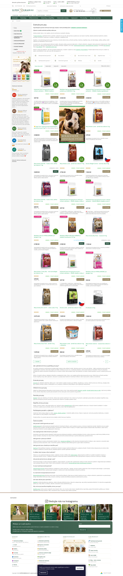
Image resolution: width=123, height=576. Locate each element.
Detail (55, 171)
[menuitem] (15, 18)
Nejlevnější (48, 66)
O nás (34, 15)
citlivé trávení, (74, 455)
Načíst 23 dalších (72, 361)
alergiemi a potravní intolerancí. (79, 27)
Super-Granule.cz (38, 36)
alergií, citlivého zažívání (60, 413)
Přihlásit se (83, 529)
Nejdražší (56, 66)
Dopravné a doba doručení (66, 6)
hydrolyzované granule (79, 45)
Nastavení (43, 572)
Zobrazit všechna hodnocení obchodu (19, 160)
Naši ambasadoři (24, 15)
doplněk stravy (68, 405)
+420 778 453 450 (84, 11)
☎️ (23, 549)
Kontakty (48, 15)
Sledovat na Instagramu (61, 501)
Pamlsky (35, 398)
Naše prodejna (41, 15)
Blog (31, 15)
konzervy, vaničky (82, 390)
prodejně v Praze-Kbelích (82, 49)
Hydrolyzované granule (39, 468)
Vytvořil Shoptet (107, 573)
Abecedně (63, 66)
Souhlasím (80, 568)
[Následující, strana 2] (106, 361)
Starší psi (35, 448)
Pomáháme (15, 15)
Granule (35, 383)
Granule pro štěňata (65, 441)
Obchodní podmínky (52, 6)
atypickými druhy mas (51, 47)
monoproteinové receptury (91, 45)
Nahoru (38, 361)
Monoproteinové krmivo (39, 475)
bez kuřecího (107, 45)
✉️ (23, 545)
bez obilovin (39, 47)
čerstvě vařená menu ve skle (94, 390)
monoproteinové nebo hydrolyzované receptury (80, 463)
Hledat (63, 10)
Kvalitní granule (37, 426)
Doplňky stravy (36, 489)
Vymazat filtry (20, 51)
